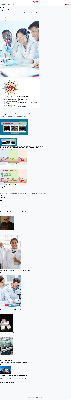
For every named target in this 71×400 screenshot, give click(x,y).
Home (2, 4)
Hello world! (2, 200)
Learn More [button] (1, 136)
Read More (1, 204)
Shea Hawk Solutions (42, 397)
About (12, 4)
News (13, 4)
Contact (16, 4)
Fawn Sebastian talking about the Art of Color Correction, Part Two (15, 270)
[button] (65, 4)
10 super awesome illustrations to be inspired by (11, 309)
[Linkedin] (36, 390)
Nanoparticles (4, 4)
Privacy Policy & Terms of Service (35, 397)
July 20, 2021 (1, 272)
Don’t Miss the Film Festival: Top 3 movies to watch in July (13, 211)
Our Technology (8, 4)
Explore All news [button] (1, 380)
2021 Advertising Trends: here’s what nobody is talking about (14, 375)
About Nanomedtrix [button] (2, 112)
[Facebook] (34, 390)
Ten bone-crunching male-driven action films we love (12, 332)
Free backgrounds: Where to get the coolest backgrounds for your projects (17, 356)
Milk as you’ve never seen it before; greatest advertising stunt (14, 362)
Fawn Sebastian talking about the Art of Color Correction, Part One (15, 231)
